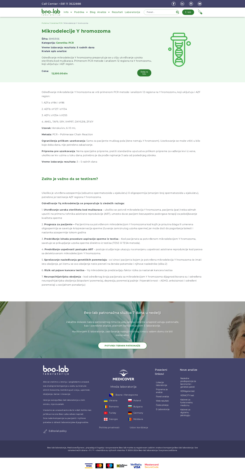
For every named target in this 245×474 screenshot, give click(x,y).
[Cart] (200, 12)
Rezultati (117, 12)
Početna (45, 23)
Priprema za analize (162, 391)
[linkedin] (182, 3)
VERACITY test (187, 395)
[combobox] (160, 12)
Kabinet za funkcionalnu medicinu (186, 402)
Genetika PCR (56, 23)
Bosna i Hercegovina (127, 395)
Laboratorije (132, 12)
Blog (92, 12)
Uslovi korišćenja (139, 427)
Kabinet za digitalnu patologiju (185, 412)
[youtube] (200, 3)
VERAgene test (187, 391)
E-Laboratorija (162, 409)
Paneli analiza (162, 396)
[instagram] (191, 3)
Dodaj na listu (144, 73)
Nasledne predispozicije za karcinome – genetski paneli (188, 382)
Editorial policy (58, 431)
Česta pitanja (162, 405)
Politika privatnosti (109, 427)
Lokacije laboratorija (161, 383)
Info (66, 12)
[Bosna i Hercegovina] (111, 395)
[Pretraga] (178, 12)
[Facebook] (174, 3)
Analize (101, 12)
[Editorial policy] (45, 431)
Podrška (79, 12)
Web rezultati (162, 401)
